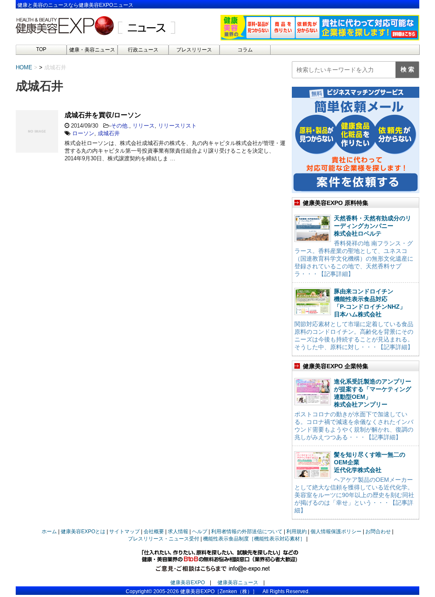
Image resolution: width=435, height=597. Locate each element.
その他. (120, 125)
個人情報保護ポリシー (336, 531)
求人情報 (178, 531)
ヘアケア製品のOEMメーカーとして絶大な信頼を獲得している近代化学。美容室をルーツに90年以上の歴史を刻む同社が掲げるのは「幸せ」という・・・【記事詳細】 (354, 495)
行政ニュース (143, 50)
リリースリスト (177, 125)
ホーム (49, 531)
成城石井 (109, 133)
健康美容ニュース (238, 583)
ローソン (83, 133)
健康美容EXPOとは (83, 531)
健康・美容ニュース (92, 50)
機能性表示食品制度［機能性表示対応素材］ (254, 539)
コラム (245, 50)
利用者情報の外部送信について (246, 531)
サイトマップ (124, 531)
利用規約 (296, 531)
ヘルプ (199, 531)
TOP (41, 49)
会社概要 (154, 531)
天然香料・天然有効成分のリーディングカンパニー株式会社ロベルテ (372, 226)
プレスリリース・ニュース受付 (163, 539)
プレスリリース (194, 50)
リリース (144, 125)
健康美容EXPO (187, 583)
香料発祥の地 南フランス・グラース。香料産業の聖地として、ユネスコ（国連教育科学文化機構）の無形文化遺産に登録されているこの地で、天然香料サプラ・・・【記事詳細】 (353, 258)
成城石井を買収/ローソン (103, 115)
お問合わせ (378, 531)
